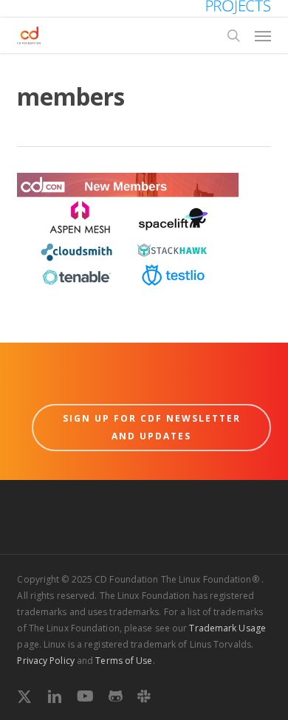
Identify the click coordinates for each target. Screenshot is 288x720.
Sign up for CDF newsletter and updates (152, 427)
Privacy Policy (45, 660)
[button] (263, 35)
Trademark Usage (227, 628)
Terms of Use (123, 660)
